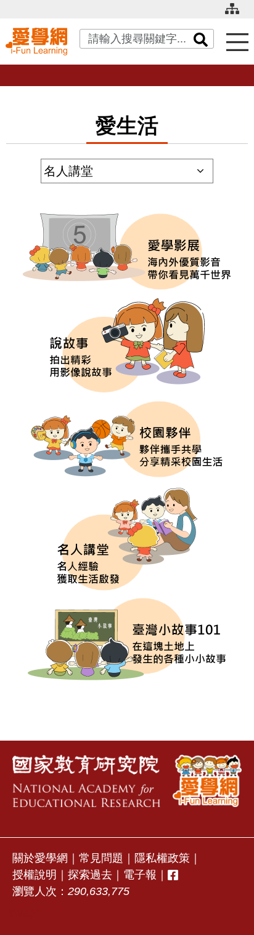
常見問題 (101, 858)
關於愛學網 (40, 858)
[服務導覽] (237, 41)
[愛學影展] (127, 251)
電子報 (140, 875)
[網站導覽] (236, 14)
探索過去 (90, 875)
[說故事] (127, 345)
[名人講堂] (127, 539)
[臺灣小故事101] (127, 639)
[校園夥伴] (127, 439)
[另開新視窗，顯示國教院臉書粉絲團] (173, 875)
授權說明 (34, 875)
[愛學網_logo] (36, 41)
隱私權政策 (162, 858)
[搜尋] (201, 39)
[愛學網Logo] (207, 781)
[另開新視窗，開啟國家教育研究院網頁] (86, 781)
